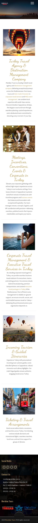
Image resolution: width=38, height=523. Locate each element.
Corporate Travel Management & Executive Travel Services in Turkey (19, 262)
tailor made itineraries (21, 94)
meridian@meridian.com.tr (11, 479)
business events (26, 197)
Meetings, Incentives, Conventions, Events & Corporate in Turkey (19, 168)
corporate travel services (14, 97)
